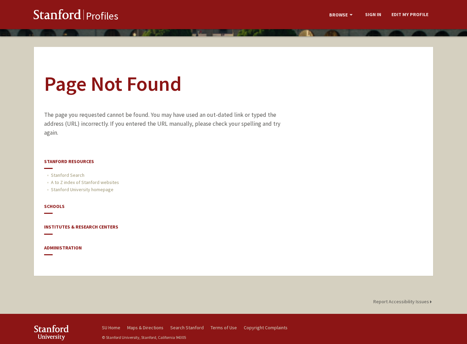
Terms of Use (224, 327)
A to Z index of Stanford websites (85, 182)
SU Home (111, 327)
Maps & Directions (145, 327)
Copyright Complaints (266, 327)
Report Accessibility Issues (401, 301)
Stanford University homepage (82, 189)
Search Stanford (187, 327)
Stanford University (63, 332)
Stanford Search (67, 175)
